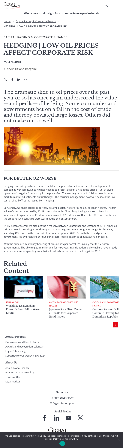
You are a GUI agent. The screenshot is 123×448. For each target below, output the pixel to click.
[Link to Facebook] (44, 418)
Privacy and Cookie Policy (19, 372)
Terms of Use (12, 377)
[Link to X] (80, 418)
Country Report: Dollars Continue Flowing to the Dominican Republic (107, 313)
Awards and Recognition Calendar (24, 346)
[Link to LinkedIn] (56, 418)
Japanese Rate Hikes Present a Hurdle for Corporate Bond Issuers (66, 313)
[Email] (26, 80)
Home (7, 21)
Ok (62, 443)
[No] (119, 440)
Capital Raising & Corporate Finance (36, 21)
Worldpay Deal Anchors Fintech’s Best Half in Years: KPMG (23, 309)
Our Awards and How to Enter (22, 342)
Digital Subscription (64, 403)
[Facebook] (13, 80)
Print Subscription (64, 397)
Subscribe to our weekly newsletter (25, 355)
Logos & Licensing (15, 351)
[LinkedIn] (20, 80)
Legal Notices (12, 381)
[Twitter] (7, 80)
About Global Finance (17, 368)
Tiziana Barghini (26, 69)
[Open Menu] (115, 5)
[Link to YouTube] (68, 418)
